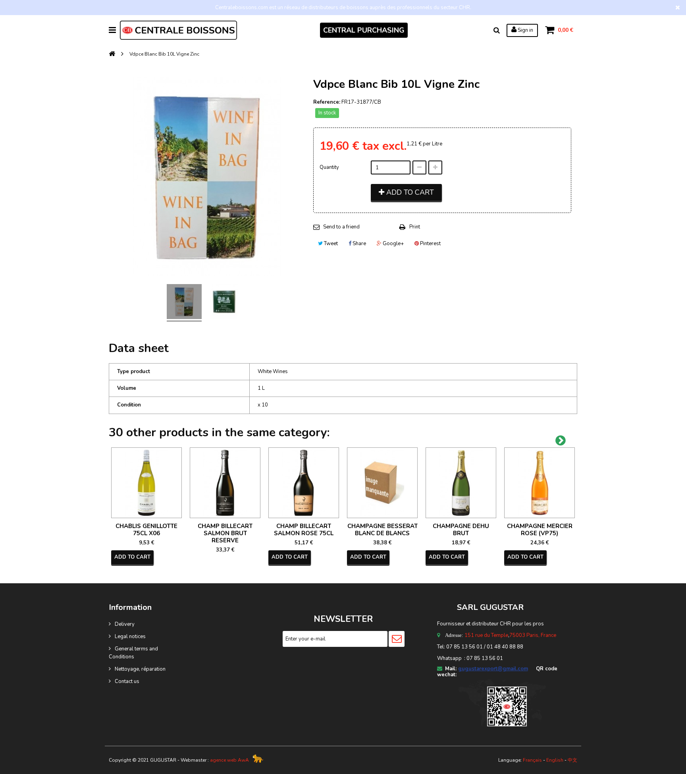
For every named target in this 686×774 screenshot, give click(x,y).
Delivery (125, 624)
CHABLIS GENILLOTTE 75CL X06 (146, 529)
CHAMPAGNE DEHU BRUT (461, 529)
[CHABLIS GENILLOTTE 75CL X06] (146, 482)
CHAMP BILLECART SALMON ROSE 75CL (303, 529)
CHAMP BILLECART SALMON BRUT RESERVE (225, 533)
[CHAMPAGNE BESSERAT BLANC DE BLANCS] (382, 482)
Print (414, 226)
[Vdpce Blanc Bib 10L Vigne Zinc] (184, 303)
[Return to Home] (112, 54)
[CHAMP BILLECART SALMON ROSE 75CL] (303, 482)
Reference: (326, 102)
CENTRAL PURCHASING (364, 30)
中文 (572, 760)
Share (358, 243)
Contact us (127, 681)
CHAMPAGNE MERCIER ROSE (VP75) (539, 529)
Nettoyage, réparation (140, 669)
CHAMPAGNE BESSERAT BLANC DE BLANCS (382, 529)
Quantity (329, 167)
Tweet (330, 243)
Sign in (524, 30)
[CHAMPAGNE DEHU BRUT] (461, 482)
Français (532, 760)
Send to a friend (341, 226)
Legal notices (130, 636)
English (554, 760)
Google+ (393, 243)
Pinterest (430, 243)
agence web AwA (229, 760)
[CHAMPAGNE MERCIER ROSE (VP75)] (539, 482)
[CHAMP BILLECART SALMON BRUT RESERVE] (225, 482)
